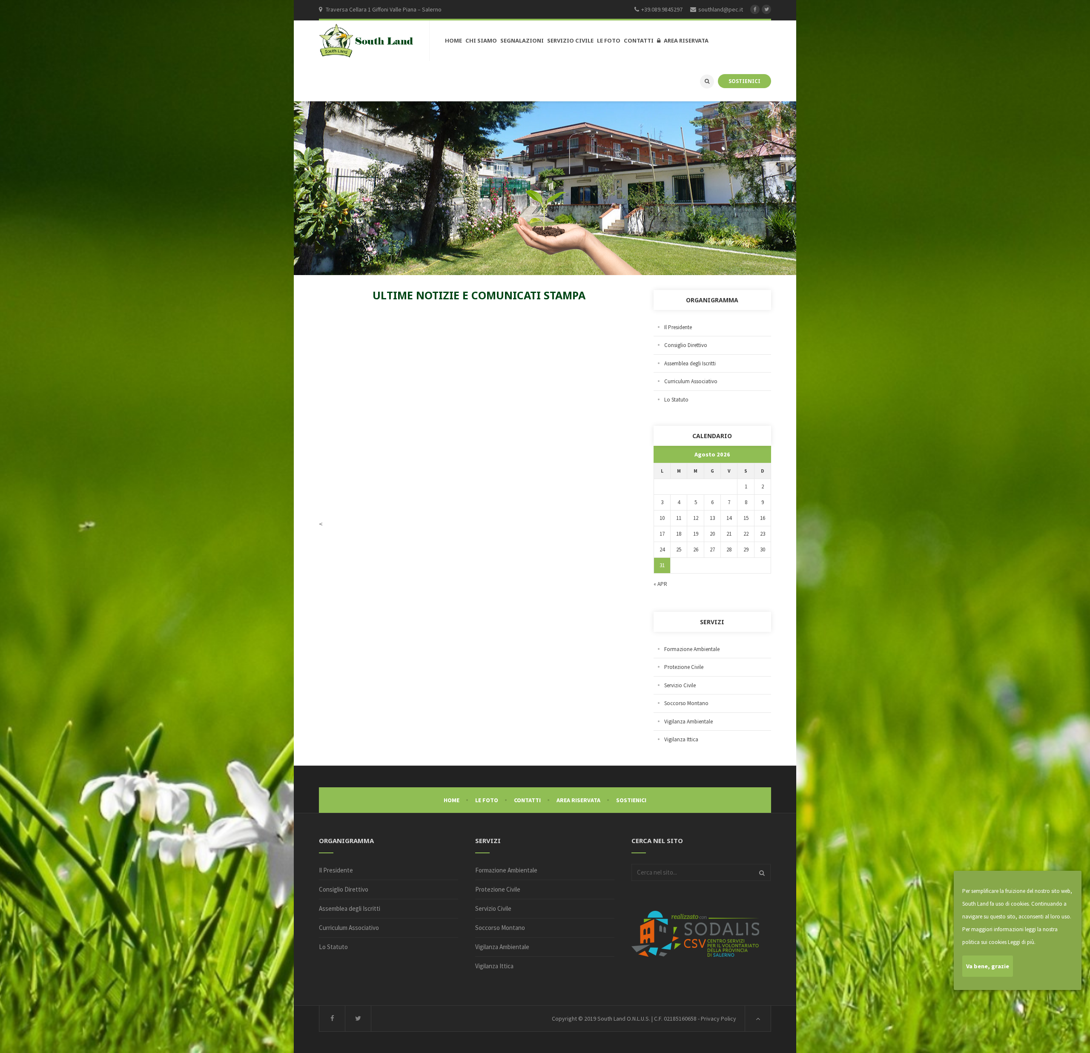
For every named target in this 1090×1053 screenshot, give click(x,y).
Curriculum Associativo (690, 381)
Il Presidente (678, 327)
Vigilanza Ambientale (688, 721)
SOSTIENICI (744, 80)
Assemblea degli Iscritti (690, 363)
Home (451, 800)
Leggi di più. (1022, 942)
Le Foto (486, 800)
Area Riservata (578, 800)
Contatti (527, 800)
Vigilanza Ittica (681, 739)
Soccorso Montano (686, 703)
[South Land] (366, 41)
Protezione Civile (683, 667)
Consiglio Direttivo (685, 345)
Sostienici (631, 800)
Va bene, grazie (987, 966)
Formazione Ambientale (692, 649)
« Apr (660, 584)
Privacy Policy (718, 1018)
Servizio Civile (680, 685)
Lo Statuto (676, 399)
